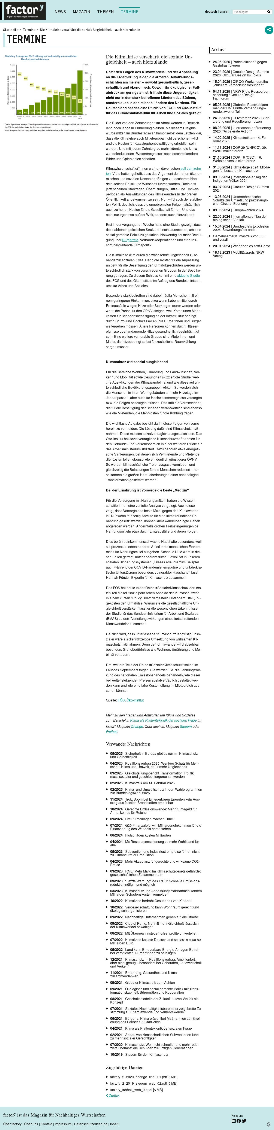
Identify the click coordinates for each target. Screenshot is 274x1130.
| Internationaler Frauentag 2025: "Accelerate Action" (242, 129)
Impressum (63, 1123)
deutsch (211, 11)
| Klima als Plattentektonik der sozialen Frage (151, 1028)
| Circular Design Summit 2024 (241, 188)
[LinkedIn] (234, 1120)
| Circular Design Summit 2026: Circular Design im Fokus (241, 73)
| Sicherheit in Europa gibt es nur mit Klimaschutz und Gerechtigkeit (154, 755)
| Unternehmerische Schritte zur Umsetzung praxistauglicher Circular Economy (240, 200)
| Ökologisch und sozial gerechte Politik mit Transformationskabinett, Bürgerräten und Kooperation (154, 990)
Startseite (10, 29)
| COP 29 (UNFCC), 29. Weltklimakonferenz (240, 149)
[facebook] (239, 1120)
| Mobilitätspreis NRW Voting (238, 254)
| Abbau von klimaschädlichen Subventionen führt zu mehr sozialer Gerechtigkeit (154, 1036)
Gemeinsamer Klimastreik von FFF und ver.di (239, 238)
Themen (105, 12)
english (224, 11)
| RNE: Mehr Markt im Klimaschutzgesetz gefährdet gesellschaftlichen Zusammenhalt (155, 873)
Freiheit (111, 731)
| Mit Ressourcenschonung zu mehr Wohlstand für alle (154, 843)
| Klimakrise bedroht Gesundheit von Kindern (150, 900)
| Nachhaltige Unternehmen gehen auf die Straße (154, 916)
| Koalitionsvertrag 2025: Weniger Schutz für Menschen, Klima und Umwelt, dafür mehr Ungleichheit (154, 765)
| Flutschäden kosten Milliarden (140, 835)
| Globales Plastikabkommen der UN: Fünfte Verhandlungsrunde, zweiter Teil (241, 108)
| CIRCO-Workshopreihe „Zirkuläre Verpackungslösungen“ (240, 83)
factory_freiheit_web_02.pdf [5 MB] (136, 1089)
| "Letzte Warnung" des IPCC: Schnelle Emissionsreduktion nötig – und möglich (155, 882)
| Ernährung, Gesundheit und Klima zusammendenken (143, 974)
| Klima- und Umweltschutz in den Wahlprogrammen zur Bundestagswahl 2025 (156, 791)
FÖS (121, 700)
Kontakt (46, 1123)
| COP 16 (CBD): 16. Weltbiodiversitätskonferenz (237, 159)
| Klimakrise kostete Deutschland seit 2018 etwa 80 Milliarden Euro (155, 941)
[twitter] (244, 1120)
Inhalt (114, 1123)
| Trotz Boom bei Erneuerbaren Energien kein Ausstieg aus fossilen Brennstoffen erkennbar (155, 801)
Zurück (113, 1095)
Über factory (12, 1123)
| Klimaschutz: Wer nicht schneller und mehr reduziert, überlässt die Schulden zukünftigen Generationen (154, 1046)
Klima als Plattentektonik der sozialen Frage (163, 720)
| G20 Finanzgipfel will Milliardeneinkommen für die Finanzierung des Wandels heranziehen (155, 827)
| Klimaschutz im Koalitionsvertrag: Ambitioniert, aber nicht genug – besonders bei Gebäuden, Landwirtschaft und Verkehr (156, 963)
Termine (129, 12)
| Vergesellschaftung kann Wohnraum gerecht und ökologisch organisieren (154, 909)
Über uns (31, 1123)
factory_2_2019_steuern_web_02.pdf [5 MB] (143, 1083)
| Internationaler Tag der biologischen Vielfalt (240, 218)
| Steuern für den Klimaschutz (139, 1054)
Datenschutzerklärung (90, 1123)
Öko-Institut (135, 700)
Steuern (186, 726)
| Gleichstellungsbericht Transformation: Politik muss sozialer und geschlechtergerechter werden (152, 775)
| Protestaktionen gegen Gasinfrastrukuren (240, 63)
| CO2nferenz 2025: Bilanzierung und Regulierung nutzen (241, 119)
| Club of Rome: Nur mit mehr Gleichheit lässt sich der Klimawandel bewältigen (154, 925)
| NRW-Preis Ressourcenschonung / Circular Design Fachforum (241, 95)
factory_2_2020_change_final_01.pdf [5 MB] (143, 1076)
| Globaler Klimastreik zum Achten (142, 982)
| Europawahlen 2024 (238, 209)
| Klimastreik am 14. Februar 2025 (142, 782)
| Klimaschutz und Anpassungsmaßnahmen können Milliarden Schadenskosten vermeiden (156, 892)
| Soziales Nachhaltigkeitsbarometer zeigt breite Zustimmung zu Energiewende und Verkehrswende (156, 1010)
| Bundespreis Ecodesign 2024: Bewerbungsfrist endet (241, 228)
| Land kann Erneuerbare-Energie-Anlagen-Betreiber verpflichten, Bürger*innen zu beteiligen (154, 951)
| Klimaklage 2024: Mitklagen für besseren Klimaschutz (241, 169)
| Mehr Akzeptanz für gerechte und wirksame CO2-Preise (155, 863)
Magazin (81, 12)
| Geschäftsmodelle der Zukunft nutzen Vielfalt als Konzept (154, 1000)
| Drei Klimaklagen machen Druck (142, 818)
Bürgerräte (130, 239)
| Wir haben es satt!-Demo (241, 245)
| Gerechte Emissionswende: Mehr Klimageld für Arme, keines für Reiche (153, 811)
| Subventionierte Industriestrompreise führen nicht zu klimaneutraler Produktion (155, 853)
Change (137, 726)
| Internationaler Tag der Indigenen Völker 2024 (240, 178)
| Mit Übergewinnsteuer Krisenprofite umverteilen (153, 933)
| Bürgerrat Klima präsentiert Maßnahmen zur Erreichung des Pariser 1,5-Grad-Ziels (155, 1020)
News (60, 12)
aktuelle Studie (188, 275)
